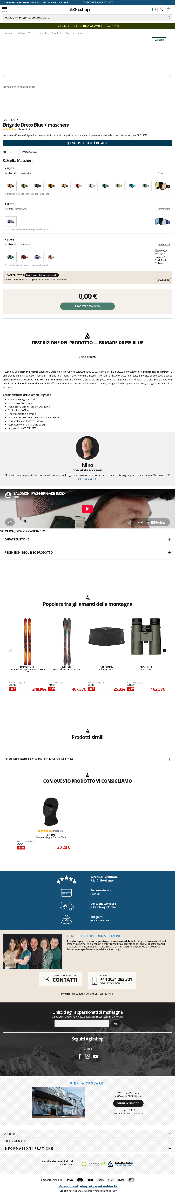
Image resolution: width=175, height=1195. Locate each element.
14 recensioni (24, 129)
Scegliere (163, 279)
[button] (87, 539)
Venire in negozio (128, 1103)
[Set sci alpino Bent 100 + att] (67, 642)
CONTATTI (64, 979)
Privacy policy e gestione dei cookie (98, 1186)
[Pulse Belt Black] (106, 642)
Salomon (11, 120)
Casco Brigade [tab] (87, 356)
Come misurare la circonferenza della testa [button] (38, 759)
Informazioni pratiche (28, 1148)
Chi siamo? (14, 1141)
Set (9, 151)
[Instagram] (87, 1057)
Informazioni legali (68, 1186)
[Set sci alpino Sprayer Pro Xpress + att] (27, 642)
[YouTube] (95, 1057)
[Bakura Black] (50, 811)
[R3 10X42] (146, 642)
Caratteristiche (164, 173)
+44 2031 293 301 (116, 979)
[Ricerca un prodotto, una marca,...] (169, 18)
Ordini (10, 1134)
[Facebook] (79, 1057)
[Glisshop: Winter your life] (79, 9)
